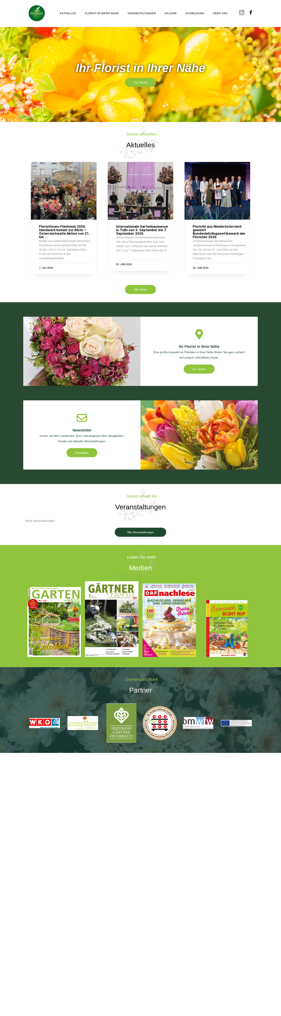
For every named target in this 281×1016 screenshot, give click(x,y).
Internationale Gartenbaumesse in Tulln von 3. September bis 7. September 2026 (142, 230)
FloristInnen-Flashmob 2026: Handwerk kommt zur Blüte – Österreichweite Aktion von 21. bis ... (64, 232)
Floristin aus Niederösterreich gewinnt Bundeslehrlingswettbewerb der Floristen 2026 (219, 232)
